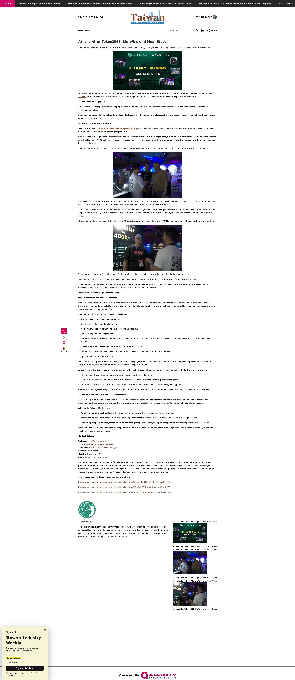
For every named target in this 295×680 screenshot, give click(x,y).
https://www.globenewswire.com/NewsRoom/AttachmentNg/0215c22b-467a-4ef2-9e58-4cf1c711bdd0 (124, 492)
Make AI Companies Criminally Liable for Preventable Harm (100, 3)
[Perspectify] (64, 337)
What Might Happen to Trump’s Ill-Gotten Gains (165, 3)
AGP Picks (7, 4)
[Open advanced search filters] (202, 30)
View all (289, 3)
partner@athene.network (95, 457)
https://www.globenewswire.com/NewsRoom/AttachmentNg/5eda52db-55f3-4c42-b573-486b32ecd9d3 (124, 482)
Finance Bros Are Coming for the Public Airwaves (34, 3)
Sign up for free (25, 668)
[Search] (196, 30)
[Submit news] (64, 331)
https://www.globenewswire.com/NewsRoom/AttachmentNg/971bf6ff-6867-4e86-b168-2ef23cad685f (124, 487)
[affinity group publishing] (64, 343)
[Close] (45, 630)
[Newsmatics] (64, 349)
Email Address (13, 658)
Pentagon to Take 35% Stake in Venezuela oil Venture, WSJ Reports (235, 3)
